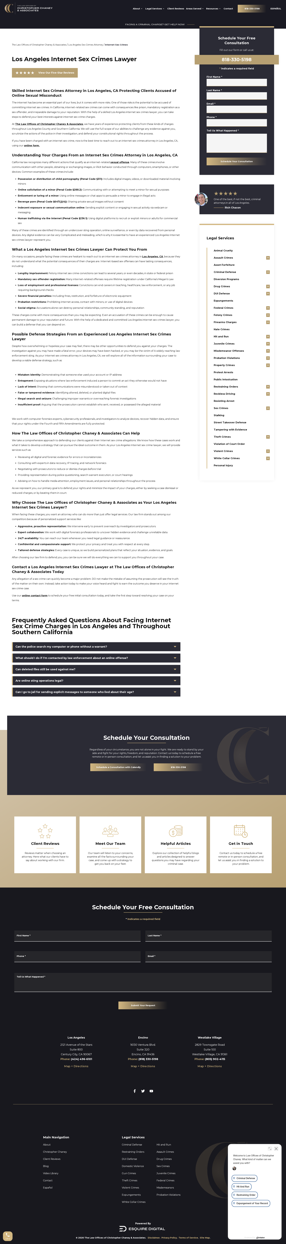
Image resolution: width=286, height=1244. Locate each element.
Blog (46, 1166)
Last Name (214, 90)
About (47, 1144)
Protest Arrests (223, 372)
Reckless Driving (224, 393)
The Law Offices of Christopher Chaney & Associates (39, 44)
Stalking (219, 415)
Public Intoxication (226, 379)
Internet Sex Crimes (116, 44)
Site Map (205, 1237)
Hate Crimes (222, 329)
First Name (214, 77)
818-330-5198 (252, 8)
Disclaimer (154, 1237)
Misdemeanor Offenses (229, 350)
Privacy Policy (169, 1237)
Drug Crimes (222, 286)
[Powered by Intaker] (260, 1238)
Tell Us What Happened (223, 130)
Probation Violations (227, 358)
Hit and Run (221, 336)
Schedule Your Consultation (237, 161)
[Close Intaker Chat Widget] (276, 1148)
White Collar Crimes (227, 458)
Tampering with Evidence (230, 429)
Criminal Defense (225, 272)
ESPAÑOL (276, 8)
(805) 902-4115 (215, 1059)
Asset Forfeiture (224, 265)
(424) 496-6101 (81, 1059)
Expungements (223, 300)
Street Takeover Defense (230, 422)
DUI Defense (222, 293)
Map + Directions (76, 1066)
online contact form (35, 595)
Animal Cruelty (223, 250)
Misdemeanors (165, 1187)
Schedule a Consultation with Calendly (118, 767)
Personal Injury (223, 465)
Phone (212, 117)
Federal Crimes (223, 307)
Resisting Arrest (224, 401)
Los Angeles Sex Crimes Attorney (85, 44)
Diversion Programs (226, 279)
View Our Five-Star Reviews (44, 73)
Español (48, 1187)
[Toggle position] (270, 1148)
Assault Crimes (223, 257)
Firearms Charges (225, 322)
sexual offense (119, 162)
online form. (32, 145)
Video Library (50, 1173)
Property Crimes (224, 365)
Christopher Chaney (55, 1151)
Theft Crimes (222, 436)
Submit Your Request (143, 1005)
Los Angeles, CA (152, 256)
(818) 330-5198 (148, 1059)
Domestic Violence (133, 1166)
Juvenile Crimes (224, 343)
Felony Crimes (223, 315)
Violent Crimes (223, 451)
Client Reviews (51, 1159)
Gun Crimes (129, 1173)
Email (211, 103)
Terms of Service (188, 1237)
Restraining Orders (226, 386)
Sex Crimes (221, 408)
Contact (48, 1180)
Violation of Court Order (229, 444)
